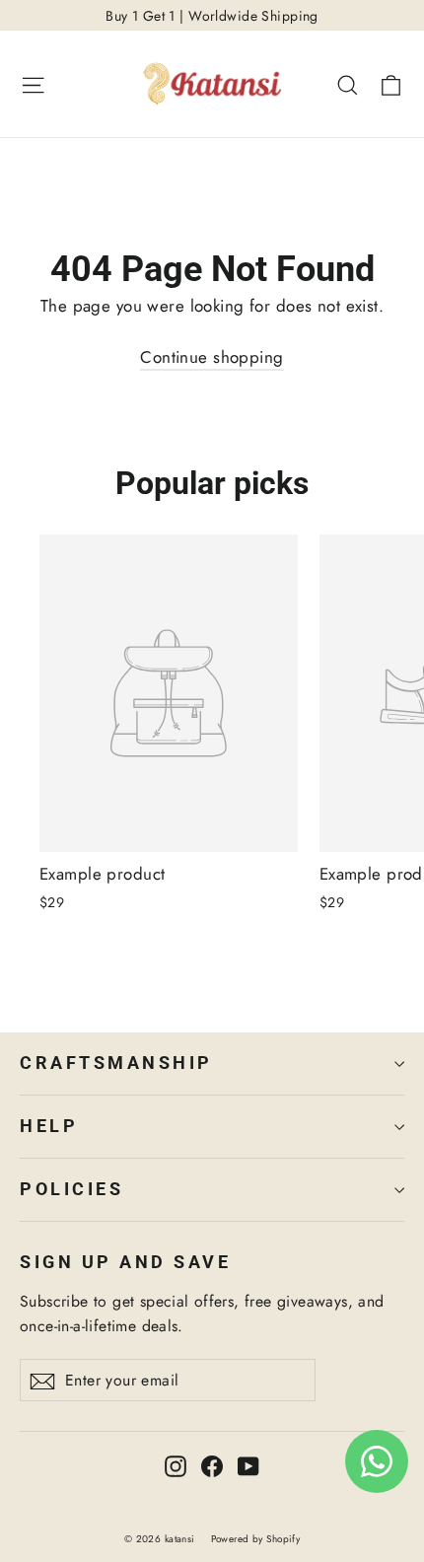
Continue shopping (211, 357)
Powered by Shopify (256, 1538)
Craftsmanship (116, 1063)
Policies (71, 1189)
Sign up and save (125, 1262)
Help (49, 1126)
